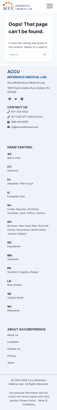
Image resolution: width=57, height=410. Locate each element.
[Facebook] (9, 99)
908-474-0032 (19, 121)
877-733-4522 (19, 111)
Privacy (11, 355)
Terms (10, 362)
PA (9, 268)
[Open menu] (50, 6)
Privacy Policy (27, 400)
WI (9, 306)
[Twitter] (15, 99)
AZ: (9, 154)
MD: (9, 255)
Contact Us (13, 348)
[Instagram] (21, 99)
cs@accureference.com (24, 126)
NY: (9, 221)
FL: (9, 179)
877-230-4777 (19, 116)
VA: (9, 293)
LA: (9, 281)
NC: (9, 242)
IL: (8, 192)
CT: (9, 166)
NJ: (9, 205)
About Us (12, 335)
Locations (13, 341)
